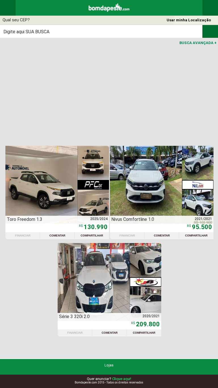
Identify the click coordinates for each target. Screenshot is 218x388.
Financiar (22, 235)
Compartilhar (92, 235)
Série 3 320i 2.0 (74, 316)
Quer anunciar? (109, 379)
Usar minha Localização (189, 20)
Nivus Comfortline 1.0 (132, 219)
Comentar (57, 235)
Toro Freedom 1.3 (24, 219)
